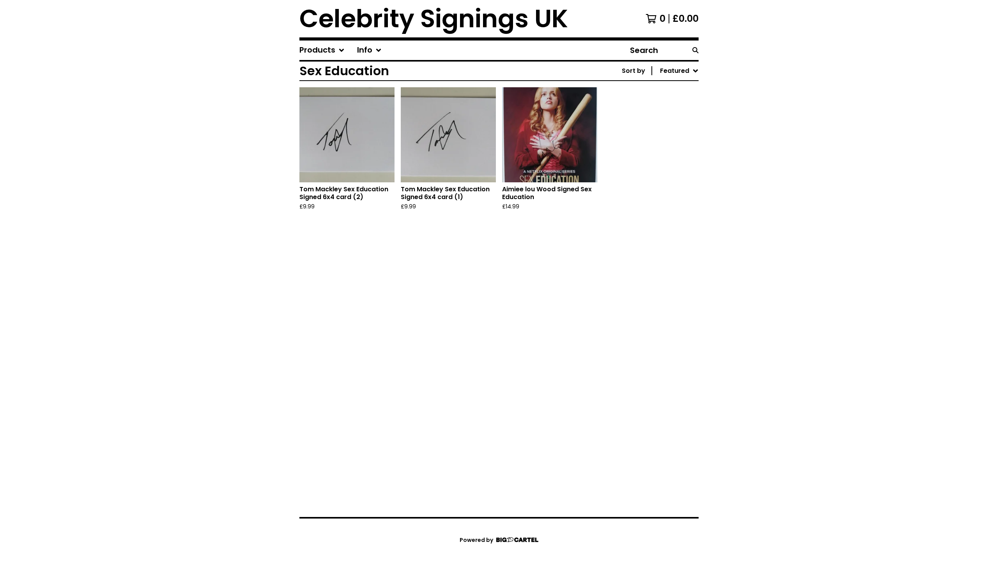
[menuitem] (322, 50)
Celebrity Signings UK (433, 18)
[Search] (695, 50)
